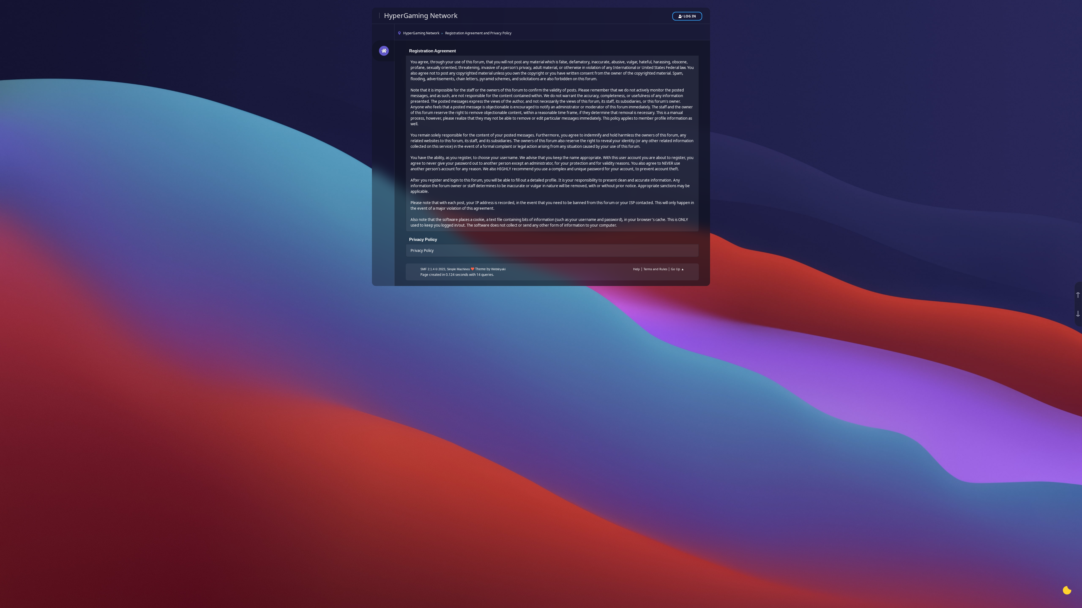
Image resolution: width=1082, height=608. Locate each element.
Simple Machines (458, 269)
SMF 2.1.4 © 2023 (432, 269)
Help (636, 269)
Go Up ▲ (677, 269)
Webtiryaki (498, 269)
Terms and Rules (655, 269)
